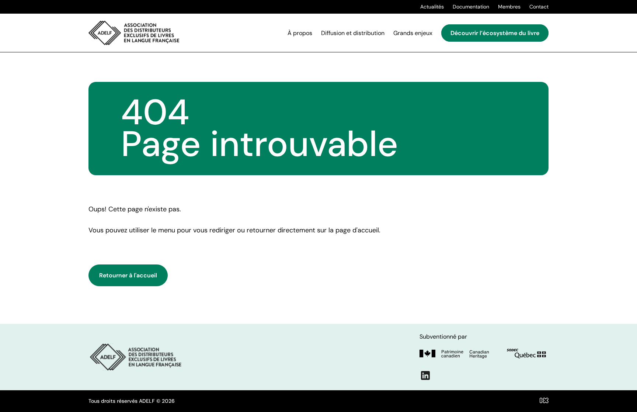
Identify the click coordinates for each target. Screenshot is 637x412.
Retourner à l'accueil (128, 275)
